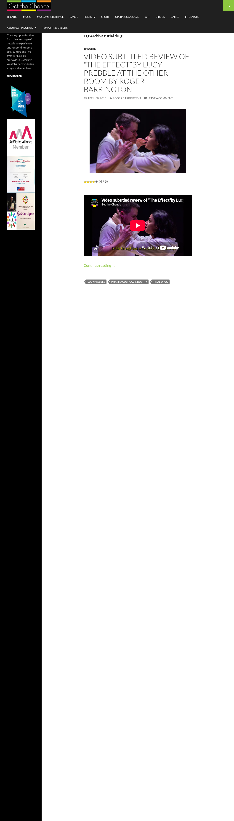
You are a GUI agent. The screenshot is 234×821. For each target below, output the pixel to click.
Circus (160, 16)
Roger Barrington (127, 98)
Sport (105, 16)
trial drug (160, 281)
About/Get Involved (20, 27)
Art (147, 16)
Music (27, 16)
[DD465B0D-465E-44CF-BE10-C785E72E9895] (21, 211)
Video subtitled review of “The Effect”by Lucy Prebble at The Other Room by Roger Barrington (136, 73)
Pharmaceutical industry (129, 281)
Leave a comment (160, 98)
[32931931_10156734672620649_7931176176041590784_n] (21, 174)
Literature (192, 16)
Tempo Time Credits (55, 27)
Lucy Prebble (96, 281)
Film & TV (89, 16)
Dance (73, 16)
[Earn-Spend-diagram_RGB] (21, 100)
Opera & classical (127, 16)
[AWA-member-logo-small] (21, 137)
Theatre (12, 16)
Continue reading (99, 265)
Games (175, 16)
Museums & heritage (50, 16)
